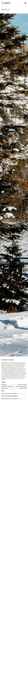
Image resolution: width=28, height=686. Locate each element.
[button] (25, 3)
